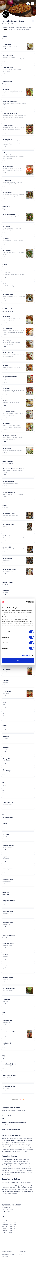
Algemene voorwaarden (7, 1251)
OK (18, 661)
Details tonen (26, 655)
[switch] (31, 637)
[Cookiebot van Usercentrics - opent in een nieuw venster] (26, 601)
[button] (28, 3)
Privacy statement (22, 1251)
